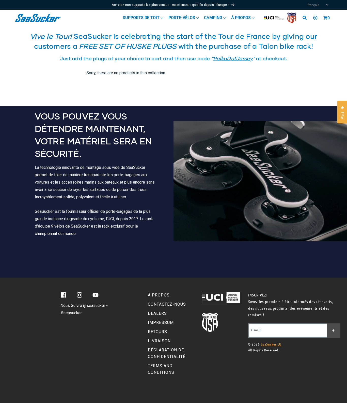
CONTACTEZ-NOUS (167, 304)
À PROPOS (159, 295)
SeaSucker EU (271, 344)
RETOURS (157, 331)
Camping (213, 17)
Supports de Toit (142, 17)
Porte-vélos (182, 17)
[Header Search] (306, 18)
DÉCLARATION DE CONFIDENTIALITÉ (166, 353)
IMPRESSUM (161, 322)
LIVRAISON (159, 340)
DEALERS (157, 313)
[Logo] (38, 18)
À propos (241, 17)
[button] (325, 17)
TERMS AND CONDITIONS (161, 369)
